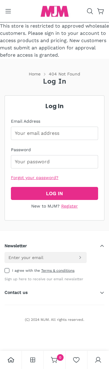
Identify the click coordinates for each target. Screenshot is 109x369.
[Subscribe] (79, 257)
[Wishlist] (76, 360)
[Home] (11, 360)
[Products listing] (32, 360)
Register (69, 206)
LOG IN (54, 193)
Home (35, 73)
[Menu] (8, 11)
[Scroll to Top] (98, 337)
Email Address (25, 121)
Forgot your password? (34, 177)
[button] (90, 11)
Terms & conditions (57, 270)
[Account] (98, 360)
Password (21, 149)
